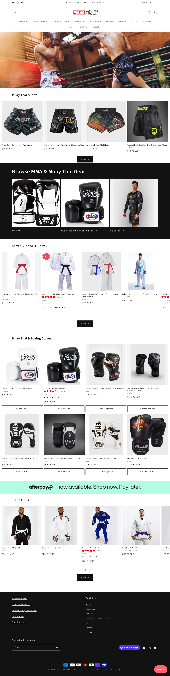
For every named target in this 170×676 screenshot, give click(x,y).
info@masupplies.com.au (24, 610)
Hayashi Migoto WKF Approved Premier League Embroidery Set (100, 295)
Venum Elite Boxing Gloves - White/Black (102, 458)
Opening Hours (19, 622)
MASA (56, 670)
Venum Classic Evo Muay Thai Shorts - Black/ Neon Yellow (147, 146)
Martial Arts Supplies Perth (97, 618)
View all (85, 159)
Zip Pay (89, 632)
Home (88, 604)
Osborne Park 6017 (21, 604)
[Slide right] (91, 316)
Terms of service (102, 670)
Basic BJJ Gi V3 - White (131, 548)
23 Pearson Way (19, 598)
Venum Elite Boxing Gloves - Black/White (18, 458)
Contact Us (90, 609)
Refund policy (77, 670)
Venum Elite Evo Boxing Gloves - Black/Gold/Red (105, 388)
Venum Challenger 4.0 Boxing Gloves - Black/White (64, 458)
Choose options (22, 408)
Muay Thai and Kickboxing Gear (77, 230)
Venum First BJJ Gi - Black (12, 548)
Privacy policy (89, 670)
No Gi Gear (116, 230)
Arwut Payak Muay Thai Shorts (97, 145)
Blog (87, 623)
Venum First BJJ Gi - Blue (91, 548)
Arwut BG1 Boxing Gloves (137, 458)
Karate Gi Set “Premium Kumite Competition (59, 294)
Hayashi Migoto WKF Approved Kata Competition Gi (21, 295)
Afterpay (89, 627)
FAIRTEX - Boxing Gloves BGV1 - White (17, 388)
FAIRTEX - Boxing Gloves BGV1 (56, 388)
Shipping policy (116, 670)
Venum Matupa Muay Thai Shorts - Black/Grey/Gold (64, 145)
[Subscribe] (57, 647)
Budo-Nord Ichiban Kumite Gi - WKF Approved (139, 294)
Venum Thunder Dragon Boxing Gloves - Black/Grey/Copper (143, 389)
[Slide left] (79, 316)
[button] (15, 12)
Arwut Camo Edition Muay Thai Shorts (17, 145)
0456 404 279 (18, 616)
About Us (90, 613)
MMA (14, 230)
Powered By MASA (64, 670)
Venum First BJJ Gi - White (52, 548)
